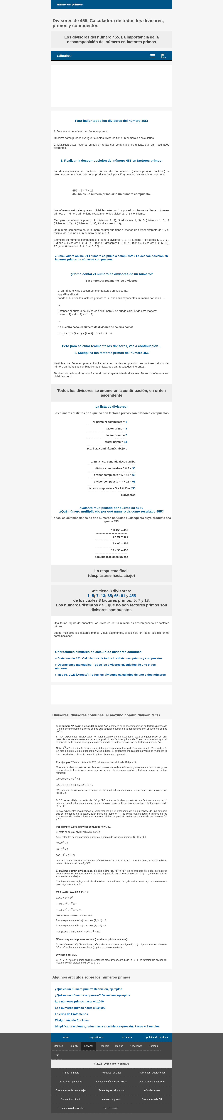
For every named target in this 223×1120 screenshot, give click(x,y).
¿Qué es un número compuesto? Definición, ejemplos (92, 995)
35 (133, 468)
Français (104, 1046)
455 (133, 488)
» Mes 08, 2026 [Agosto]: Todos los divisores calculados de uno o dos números (110, 674)
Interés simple (111, 1108)
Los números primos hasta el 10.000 (80, 1007)
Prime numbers (71, 1072)
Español (88, 1046)
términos (127, 1037)
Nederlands (136, 1046)
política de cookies (157, 1037)
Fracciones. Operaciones (152, 1072)
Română (153, 1046)
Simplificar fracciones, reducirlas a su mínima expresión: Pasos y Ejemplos (107, 1026)
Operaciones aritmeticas (152, 1081)
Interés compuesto (111, 1099)
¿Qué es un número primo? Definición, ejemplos (88, 989)
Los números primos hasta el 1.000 (79, 1001)
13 (125, 441)
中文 (56, 1055)
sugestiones (96, 1037)
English (73, 1046)
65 (133, 474)
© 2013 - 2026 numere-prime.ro (111, 1063)
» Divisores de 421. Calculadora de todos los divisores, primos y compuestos (109, 658)
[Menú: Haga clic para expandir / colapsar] (154, 55)
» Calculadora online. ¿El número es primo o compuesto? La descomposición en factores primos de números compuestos (111, 257)
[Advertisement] (111, 86)
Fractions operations (71, 1081)
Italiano (119, 1046)
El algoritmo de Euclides (72, 1020)
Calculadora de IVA (152, 1099)
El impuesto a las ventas (71, 1108)
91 (133, 481)
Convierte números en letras (111, 1081)
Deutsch (58, 1046)
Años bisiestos (152, 1090)
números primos (70, 4)
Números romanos (111, 1072)
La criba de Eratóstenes (71, 1014)
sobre (66, 1037)
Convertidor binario (71, 1099)
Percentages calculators (111, 1090)
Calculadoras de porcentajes (71, 1090)
